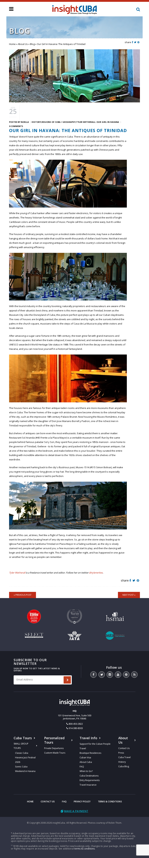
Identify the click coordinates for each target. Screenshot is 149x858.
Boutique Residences (90, 753)
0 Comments (16, 126)
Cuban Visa (85, 757)
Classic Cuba (21, 753)
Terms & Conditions (110, 801)
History (36, 122)
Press (121, 752)
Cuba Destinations (89, 775)
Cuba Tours (23, 738)
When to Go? (86, 771)
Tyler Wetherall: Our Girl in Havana (97, 122)
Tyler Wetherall (17, 572)
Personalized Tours (54, 740)
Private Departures (54, 748)
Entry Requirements (90, 780)
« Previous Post (22, 594)
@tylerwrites (96, 572)
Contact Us (124, 748)
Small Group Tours (21, 746)
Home (12, 44)
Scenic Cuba (21, 766)
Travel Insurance (88, 784)
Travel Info (88, 738)
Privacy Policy (82, 801)
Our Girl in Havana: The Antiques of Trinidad (68, 130)
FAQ (82, 766)
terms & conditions (84, 848)
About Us (23, 44)
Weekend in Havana (25, 771)
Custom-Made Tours (54, 752)
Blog (32, 44)
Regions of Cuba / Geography (59, 122)
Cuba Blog (123, 766)
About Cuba (86, 762)
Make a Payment (76, 811)
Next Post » (128, 594)
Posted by (19, 122)
